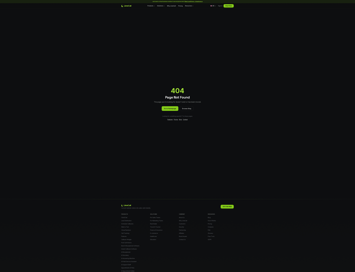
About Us (182, 217)
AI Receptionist (125, 252)
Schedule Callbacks (127, 224)
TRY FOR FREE (227, 206)
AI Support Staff (126, 264)
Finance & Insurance (156, 230)
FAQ (209, 230)
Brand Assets (183, 236)
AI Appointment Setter (128, 271)
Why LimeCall (171, 6)
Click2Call (124, 217)
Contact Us (182, 239)
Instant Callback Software (129, 249)
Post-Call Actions (126, 242)
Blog (180, 119)
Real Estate (153, 224)
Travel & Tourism (155, 227)
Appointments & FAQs (127, 268)
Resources (188, 6)
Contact (185, 119)
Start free (228, 6)
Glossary (210, 233)
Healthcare (153, 236)
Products (150, 6)
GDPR (209, 239)
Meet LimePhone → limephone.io (194, 1)
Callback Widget (126, 239)
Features (170, 119)
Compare (210, 227)
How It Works (212, 220)
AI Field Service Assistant (128, 261)
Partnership (182, 230)
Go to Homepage (170, 108)
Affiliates (181, 233)
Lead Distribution (126, 220)
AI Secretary (125, 255)
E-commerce (154, 233)
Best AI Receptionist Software (130, 246)
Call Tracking (125, 233)
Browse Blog (186, 108)
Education (153, 239)
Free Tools (211, 236)
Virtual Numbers (126, 230)
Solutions (160, 6)
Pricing (180, 6)
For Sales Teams (155, 217)
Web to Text (125, 227)
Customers (182, 224)
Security (181, 227)
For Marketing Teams (156, 220)
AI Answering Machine (128, 258)
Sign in (220, 6)
